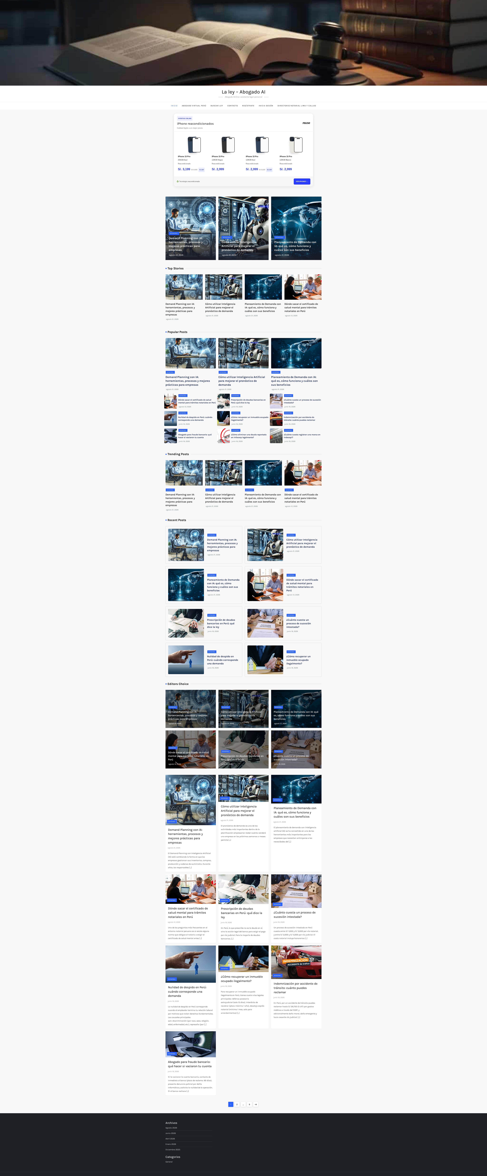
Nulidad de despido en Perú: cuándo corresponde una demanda (222, 660)
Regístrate (248, 106)
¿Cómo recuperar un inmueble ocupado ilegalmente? (298, 660)
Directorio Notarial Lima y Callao (297, 106)
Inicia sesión (266, 106)
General (174, 233)
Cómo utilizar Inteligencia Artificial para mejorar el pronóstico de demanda (239, 246)
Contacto (232, 106)
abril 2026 (170, 1138)
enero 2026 (171, 1144)
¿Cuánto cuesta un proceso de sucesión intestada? (298, 623)
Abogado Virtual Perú (194, 106)
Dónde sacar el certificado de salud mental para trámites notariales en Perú (301, 307)
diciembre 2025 (173, 1149)
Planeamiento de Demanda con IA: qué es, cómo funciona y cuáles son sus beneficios (295, 246)
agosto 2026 (171, 1128)
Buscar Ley (217, 106)
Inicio (174, 106)
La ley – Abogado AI (243, 92)
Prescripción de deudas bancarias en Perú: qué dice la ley (221, 623)
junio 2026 (171, 1133)
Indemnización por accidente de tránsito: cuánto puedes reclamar (295, 988)
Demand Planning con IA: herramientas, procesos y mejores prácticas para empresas (188, 381)
